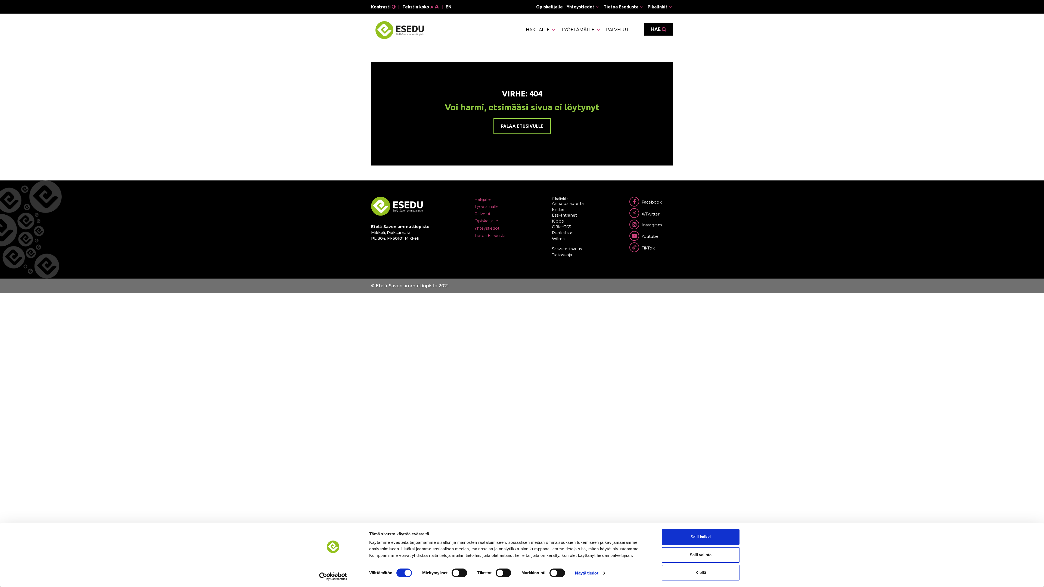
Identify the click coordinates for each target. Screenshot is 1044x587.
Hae (656, 29)
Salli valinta (700, 554)
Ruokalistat (563, 232)
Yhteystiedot (580, 6)
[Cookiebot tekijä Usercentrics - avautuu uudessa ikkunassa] (333, 576)
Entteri (559, 209)
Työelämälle (578, 29)
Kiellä (700, 572)
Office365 (561, 226)
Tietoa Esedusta (621, 6)
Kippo (558, 221)
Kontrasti (381, 6)
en (449, 6)
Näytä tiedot (586, 573)
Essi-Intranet (564, 215)
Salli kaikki (701, 537)
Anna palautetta (568, 203)
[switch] (459, 573)
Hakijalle (538, 29)
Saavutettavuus (567, 248)
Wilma (558, 238)
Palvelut (617, 29)
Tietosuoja (562, 254)
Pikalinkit (657, 6)
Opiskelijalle (549, 6)
